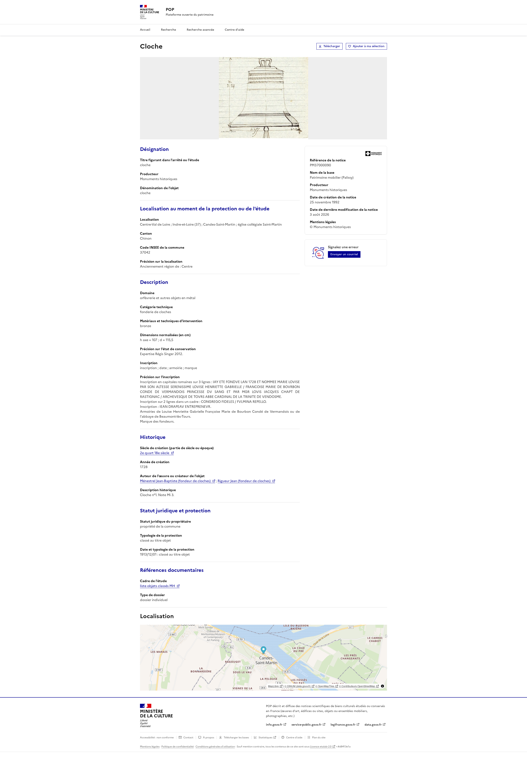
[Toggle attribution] (382, 686)
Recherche (168, 30)
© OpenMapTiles (324, 686)
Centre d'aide (234, 30)
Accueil (145, 30)
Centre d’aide (294, 737)
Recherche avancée (200, 30)
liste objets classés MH (157, 585)
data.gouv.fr (373, 725)
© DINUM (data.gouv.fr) (298, 686)
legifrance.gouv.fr (343, 725)
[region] (263, 658)
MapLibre (273, 686)
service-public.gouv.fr (306, 725)
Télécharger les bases (236, 737)
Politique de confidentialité (177, 746)
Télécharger (331, 46)
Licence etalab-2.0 (320, 746)
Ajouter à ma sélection (369, 46)
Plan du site (318, 737)
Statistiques (265, 737)
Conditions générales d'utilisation (215, 746)
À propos (208, 737)
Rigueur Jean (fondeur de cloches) (244, 480)
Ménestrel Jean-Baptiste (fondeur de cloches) (175, 480)
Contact (188, 737)
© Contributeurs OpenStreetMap (357, 686)
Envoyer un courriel (344, 254)
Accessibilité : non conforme (157, 737)
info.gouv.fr (274, 725)
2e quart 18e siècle (154, 452)
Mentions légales (150, 746)
